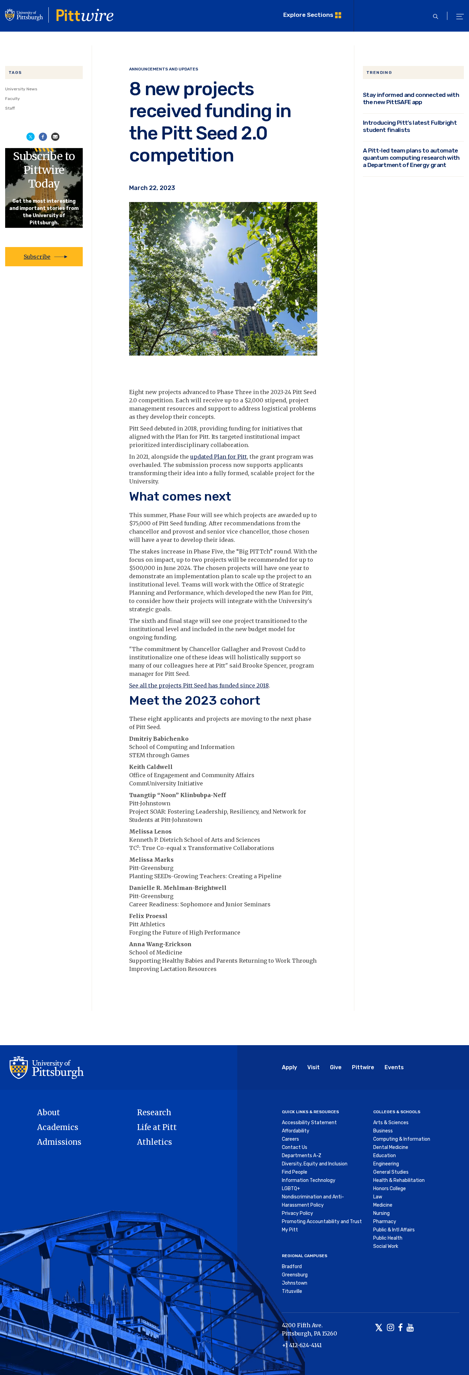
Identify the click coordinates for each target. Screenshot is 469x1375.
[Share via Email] (55, 136)
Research (154, 1112)
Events (394, 1067)
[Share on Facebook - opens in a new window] (43, 136)
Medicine (382, 1205)
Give (336, 1067)
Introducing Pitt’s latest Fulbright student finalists (410, 126)
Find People (294, 1172)
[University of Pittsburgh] (47, 1067)
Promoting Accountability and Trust (322, 1222)
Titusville (292, 1291)
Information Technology (308, 1180)
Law (377, 1197)
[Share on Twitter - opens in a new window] (30, 136)
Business (383, 1131)
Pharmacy (384, 1222)
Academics (57, 1127)
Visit (313, 1067)
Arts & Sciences (391, 1123)
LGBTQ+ (291, 1189)
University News (21, 89)
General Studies (391, 1172)
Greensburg (295, 1275)
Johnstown (294, 1283)
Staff (10, 108)
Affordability (295, 1131)
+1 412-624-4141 (302, 1345)
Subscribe (37, 256)
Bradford (292, 1267)
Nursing (381, 1213)
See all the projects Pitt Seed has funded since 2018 (199, 685)
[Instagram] (390, 1328)
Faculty (12, 98)
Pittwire (363, 1067)
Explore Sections (308, 14)
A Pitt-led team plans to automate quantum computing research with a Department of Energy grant (411, 157)
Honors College (389, 1189)
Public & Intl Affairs (394, 1230)
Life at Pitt (157, 1127)
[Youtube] (410, 1328)
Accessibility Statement (309, 1123)
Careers (290, 1139)
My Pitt (290, 1230)
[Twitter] (379, 1328)
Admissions (59, 1142)
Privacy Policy (297, 1213)
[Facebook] (400, 1328)
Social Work (385, 1246)
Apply (289, 1067)
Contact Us (294, 1147)
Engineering (386, 1164)
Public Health (387, 1238)
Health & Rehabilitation (399, 1180)
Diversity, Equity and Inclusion (314, 1164)
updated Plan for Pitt (218, 456)
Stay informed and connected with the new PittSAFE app (411, 98)
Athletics (154, 1142)
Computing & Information (401, 1139)
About (48, 1112)
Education (384, 1156)
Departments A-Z (301, 1156)
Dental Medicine (390, 1147)
